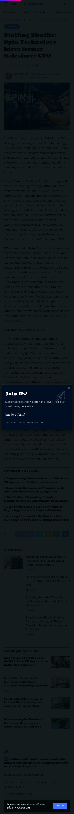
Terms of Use (24, 807)
